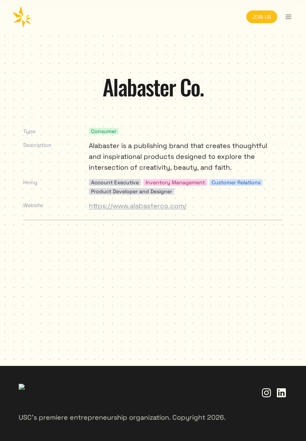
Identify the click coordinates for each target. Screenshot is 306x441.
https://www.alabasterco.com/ (138, 205)
